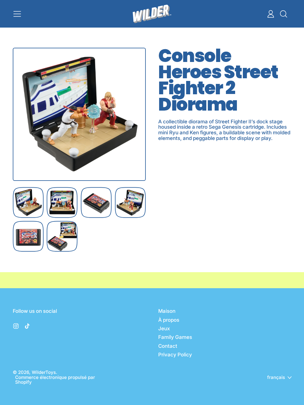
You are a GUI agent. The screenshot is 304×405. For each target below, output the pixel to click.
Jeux (164, 328)
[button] (283, 13)
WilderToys (44, 372)
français (276, 377)
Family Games (175, 337)
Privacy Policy (175, 355)
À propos (168, 320)
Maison (166, 311)
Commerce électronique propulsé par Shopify (55, 379)
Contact (167, 346)
